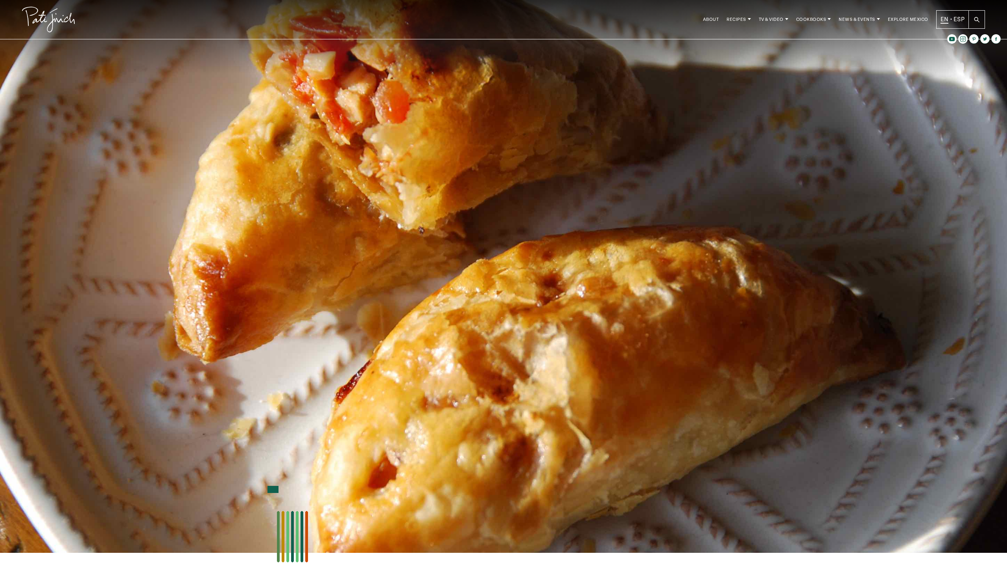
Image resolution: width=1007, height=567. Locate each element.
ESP (959, 19)
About (711, 19)
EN (945, 19)
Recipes (736, 19)
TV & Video (771, 19)
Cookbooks (811, 19)
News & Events (857, 19)
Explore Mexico (908, 19)
